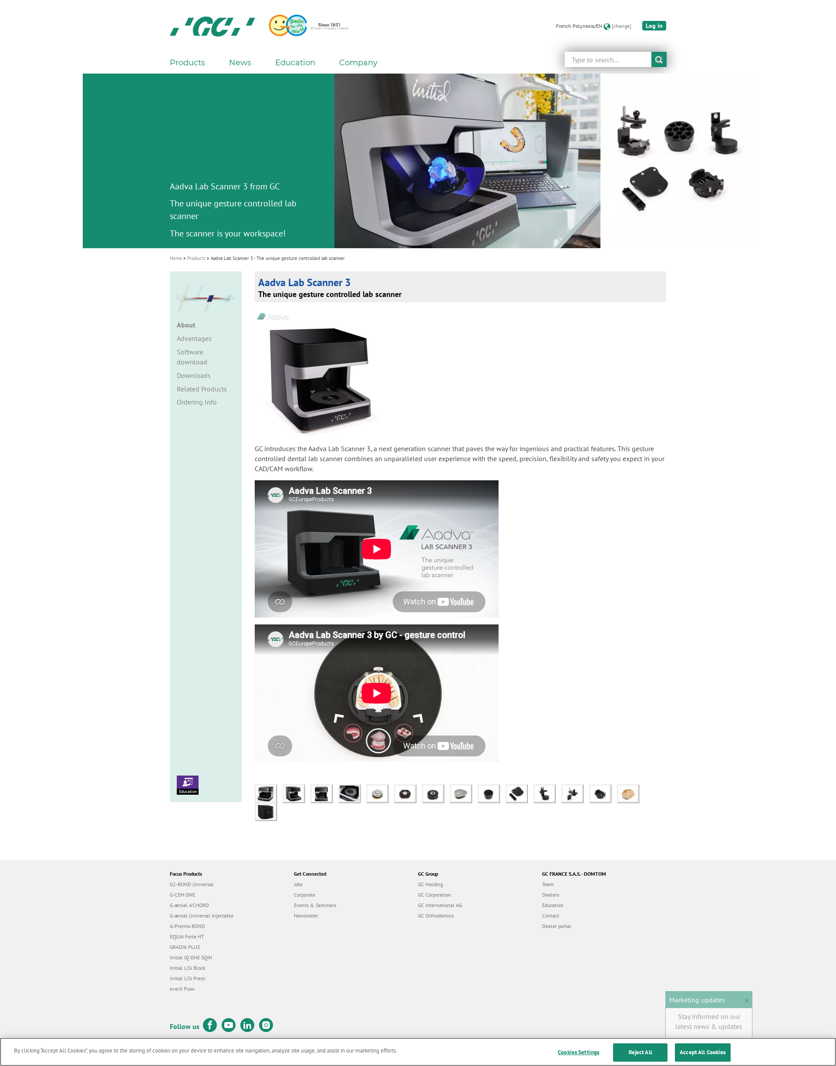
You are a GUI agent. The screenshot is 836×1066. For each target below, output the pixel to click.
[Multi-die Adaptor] (492, 792)
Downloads (194, 375)
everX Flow (182, 988)
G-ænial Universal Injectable (201, 915)
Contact (550, 915)
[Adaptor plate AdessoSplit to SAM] (380, 792)
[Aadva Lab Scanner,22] (269, 792)
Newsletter (306, 915)
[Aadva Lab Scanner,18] (324, 792)
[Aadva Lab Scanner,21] (268, 810)
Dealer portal (556, 926)
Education (188, 791)
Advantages (194, 338)
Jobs (298, 884)
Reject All (640, 1052)
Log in (654, 26)
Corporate (304, 894)
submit (659, 59)
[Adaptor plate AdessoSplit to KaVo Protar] (464, 792)
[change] (621, 26)
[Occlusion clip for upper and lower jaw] (575, 792)
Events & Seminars (315, 905)
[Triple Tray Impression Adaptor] (547, 792)
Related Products (202, 389)
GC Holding (430, 884)
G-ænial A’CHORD (189, 905)
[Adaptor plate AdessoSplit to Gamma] (408, 792)
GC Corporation (434, 894)
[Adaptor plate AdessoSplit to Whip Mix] (436, 792)
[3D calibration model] (630, 792)
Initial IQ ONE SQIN (191, 957)
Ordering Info (197, 402)
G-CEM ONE (182, 894)
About (186, 324)
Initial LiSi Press (187, 978)
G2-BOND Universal (192, 884)
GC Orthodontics (436, 915)
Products (196, 258)
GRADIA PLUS (185, 947)
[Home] (212, 26)
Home (176, 258)
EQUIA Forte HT (187, 936)
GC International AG (440, 905)
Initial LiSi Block (188, 968)
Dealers (550, 894)
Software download (192, 356)
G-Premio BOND (187, 926)
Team (548, 884)
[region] (418, 1052)
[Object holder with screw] (603, 792)
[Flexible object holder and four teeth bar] (519, 792)
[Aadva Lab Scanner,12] (352, 792)
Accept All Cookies (702, 1052)
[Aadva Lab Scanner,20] (296, 792)
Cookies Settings (578, 1052)
